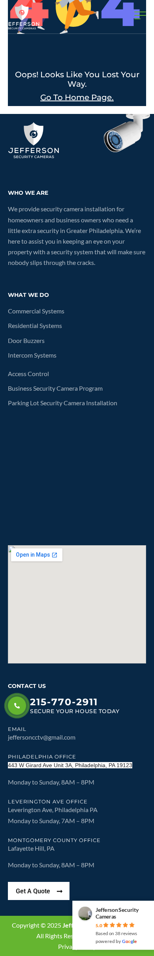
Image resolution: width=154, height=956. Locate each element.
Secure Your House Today (74, 711)
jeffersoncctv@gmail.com (41, 737)
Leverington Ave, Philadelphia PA (53, 809)
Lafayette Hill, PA (32, 848)
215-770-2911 (64, 702)
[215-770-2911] (17, 706)
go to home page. (77, 97)
